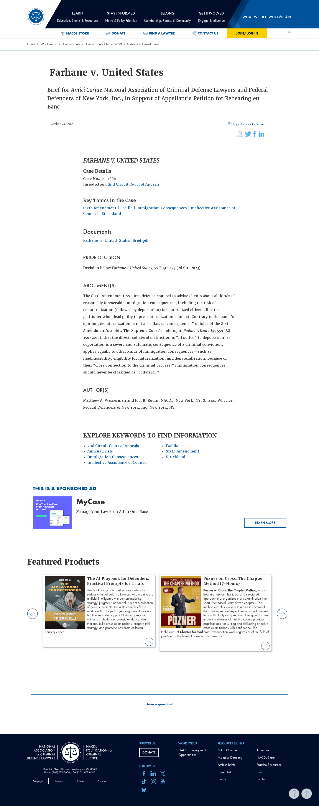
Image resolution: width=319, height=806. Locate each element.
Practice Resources (269, 764)
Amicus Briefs (71, 44)
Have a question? (159, 704)
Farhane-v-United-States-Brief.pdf (115, 240)
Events (222, 779)
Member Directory (230, 757)
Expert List (224, 772)
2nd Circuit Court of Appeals (134, 184)
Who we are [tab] (280, 16)
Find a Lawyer (162, 33)
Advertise (263, 750)
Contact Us (208, 33)
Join (259, 772)
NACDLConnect (228, 750)
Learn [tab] (77, 17)
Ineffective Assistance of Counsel (117, 462)
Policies (80, 781)
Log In (261, 779)
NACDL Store (77, 33)
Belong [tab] (167, 17)
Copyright (38, 781)
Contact (102, 781)
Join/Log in (247, 33)
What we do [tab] (254, 16)
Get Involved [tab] (211, 17)
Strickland (111, 213)
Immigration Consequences (161, 208)
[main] (159, 367)
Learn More (265, 522)
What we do (49, 44)
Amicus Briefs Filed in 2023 (103, 44)
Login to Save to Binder (248, 124)
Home (31, 44)
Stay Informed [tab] (121, 17)
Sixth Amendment (99, 208)
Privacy (59, 781)
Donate (118, 33)
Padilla (126, 208)
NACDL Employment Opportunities (192, 752)
